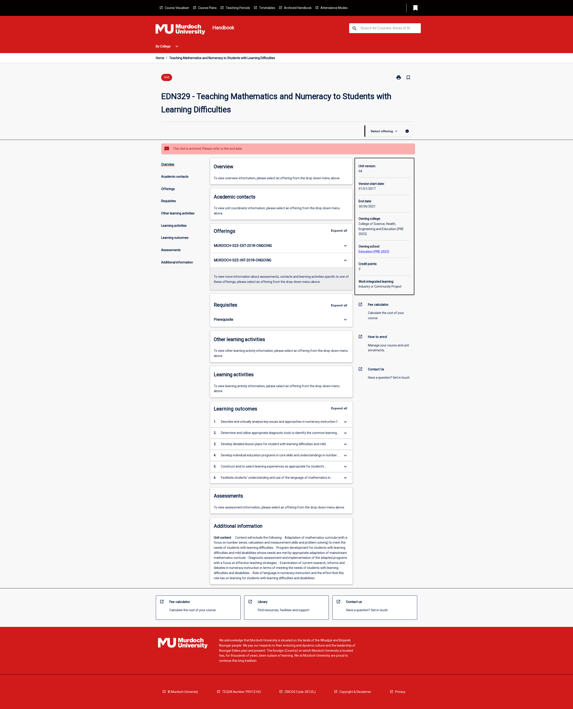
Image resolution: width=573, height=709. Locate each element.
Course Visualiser (177, 8)
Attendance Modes (334, 8)
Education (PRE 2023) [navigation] (374, 251)
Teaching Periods (238, 8)
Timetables (267, 8)
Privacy (400, 692)
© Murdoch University (183, 692)
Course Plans (207, 8)
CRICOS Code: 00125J (300, 692)
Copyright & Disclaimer (355, 692)
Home (160, 58)
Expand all (339, 230)
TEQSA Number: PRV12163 (241, 692)
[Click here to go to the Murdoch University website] (180, 30)
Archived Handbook (298, 8)
